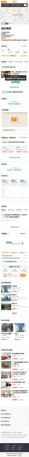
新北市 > (11, 432)
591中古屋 (6, 447)
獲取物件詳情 (16, 82)
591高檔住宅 (19, 447)
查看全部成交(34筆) (14, 157)
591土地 (20, 445)
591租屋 (13, 447)
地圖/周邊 (22, 233)
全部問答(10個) (14, 227)
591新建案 (14, 445)
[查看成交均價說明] (14, 35)
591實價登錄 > (4, 432)
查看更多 (14, 313)
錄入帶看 (23, 55)
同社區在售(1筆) (14, 87)
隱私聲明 (15, 455)
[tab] (4, 137)
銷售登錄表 (24, 137)
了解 (25, 5)
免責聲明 (7, 449)
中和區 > (15, 432)
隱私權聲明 (19, 449)
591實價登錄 (7, 445)
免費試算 (23, 275)
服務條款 (13, 449)
